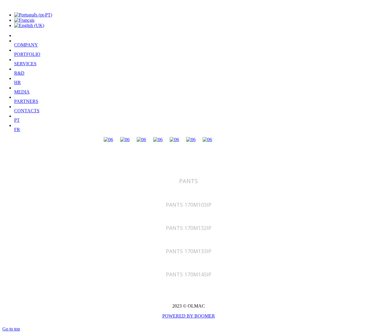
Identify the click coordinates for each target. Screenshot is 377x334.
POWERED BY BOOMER (188, 315)
